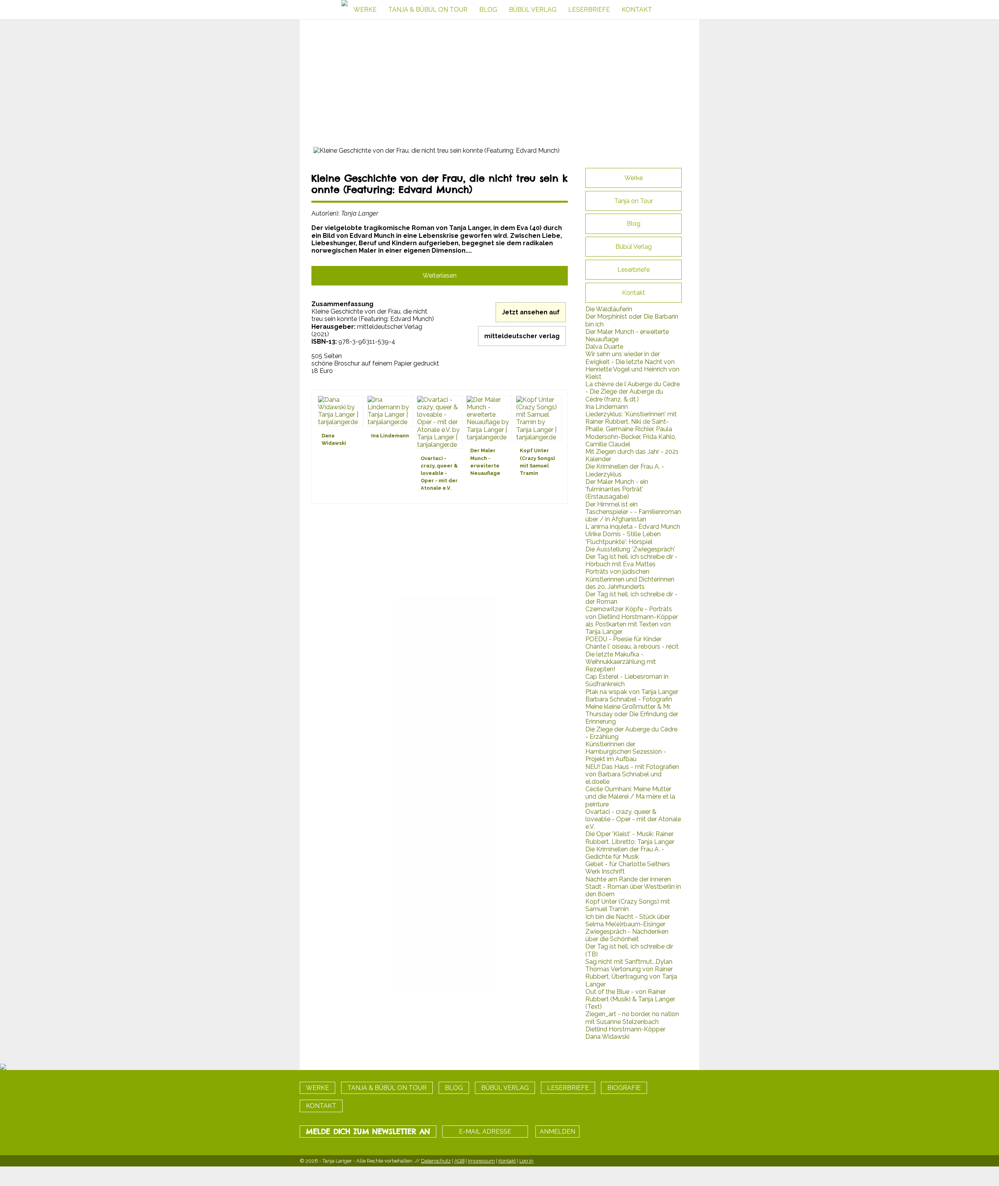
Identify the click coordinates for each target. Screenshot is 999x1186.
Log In (526, 1161)
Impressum (481, 1161)
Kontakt (507, 1161)
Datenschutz (436, 1161)
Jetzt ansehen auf (531, 312)
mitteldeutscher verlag (522, 336)
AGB (459, 1161)
